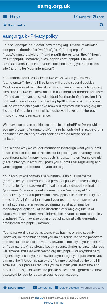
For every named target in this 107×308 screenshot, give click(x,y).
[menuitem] (14, 16)
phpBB (39, 297)
